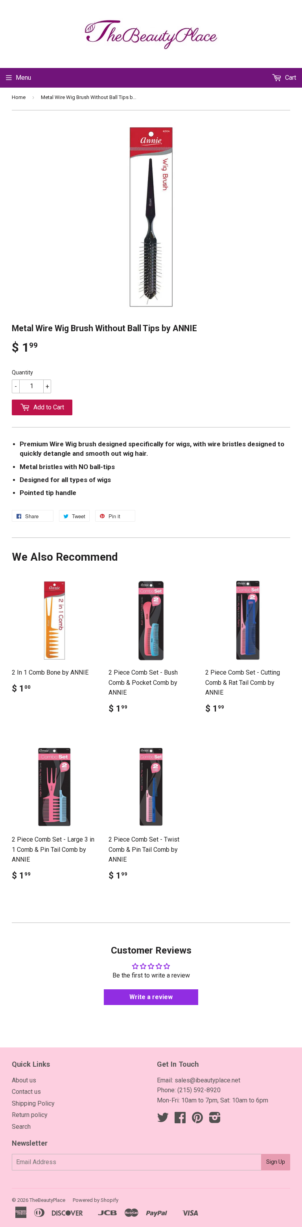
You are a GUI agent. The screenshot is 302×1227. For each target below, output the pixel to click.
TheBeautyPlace (47, 1200)
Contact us (26, 1091)
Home (19, 97)
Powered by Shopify (95, 1200)
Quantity (22, 372)
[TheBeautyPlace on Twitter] (163, 1120)
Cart (290, 77)
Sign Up (275, 1162)
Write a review (151, 997)
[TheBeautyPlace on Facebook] (180, 1120)
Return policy (30, 1115)
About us (24, 1080)
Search (21, 1126)
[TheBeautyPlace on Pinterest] (197, 1120)
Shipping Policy (33, 1103)
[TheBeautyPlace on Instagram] (215, 1120)
